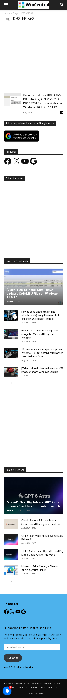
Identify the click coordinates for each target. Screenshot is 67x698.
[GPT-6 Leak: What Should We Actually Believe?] (11, 539)
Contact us (22, 687)
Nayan (10, 301)
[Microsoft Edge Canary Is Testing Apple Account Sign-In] (11, 570)
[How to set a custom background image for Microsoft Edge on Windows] (11, 334)
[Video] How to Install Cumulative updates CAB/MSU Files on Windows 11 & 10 (32, 293)
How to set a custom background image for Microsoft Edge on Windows (39, 334)
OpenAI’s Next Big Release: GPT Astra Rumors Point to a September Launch (33, 504)
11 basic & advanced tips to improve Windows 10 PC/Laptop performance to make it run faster (42, 353)
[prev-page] (6, 383)
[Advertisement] (33, 58)
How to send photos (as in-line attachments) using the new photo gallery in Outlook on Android (40, 315)
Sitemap (34, 687)
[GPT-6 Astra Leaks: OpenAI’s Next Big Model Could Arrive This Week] (11, 554)
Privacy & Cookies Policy (16, 683)
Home (7, 13)
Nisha (10, 510)
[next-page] (11, 383)
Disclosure (46, 687)
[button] (62, 5)
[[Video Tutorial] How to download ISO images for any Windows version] (11, 372)
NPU (57, 687)
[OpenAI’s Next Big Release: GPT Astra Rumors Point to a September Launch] (33, 495)
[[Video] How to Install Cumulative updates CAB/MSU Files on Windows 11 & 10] (33, 286)
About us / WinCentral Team (46, 683)
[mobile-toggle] (6, 5)
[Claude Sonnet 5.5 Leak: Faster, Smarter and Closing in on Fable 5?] (11, 524)
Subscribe (12, 657)
